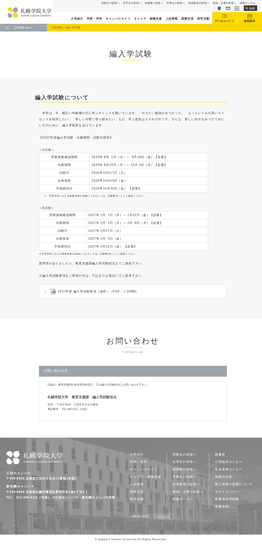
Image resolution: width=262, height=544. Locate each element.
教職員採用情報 (227, 499)
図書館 (220, 454)
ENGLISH (163, 516)
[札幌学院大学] (29, 12)
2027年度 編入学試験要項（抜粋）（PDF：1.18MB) (97, 291)
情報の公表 (223, 476)
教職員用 (222, 506)
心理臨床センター (228, 461)
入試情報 (57, 27)
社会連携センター (228, 469)
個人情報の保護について (234, 484)
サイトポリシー (227, 491)
